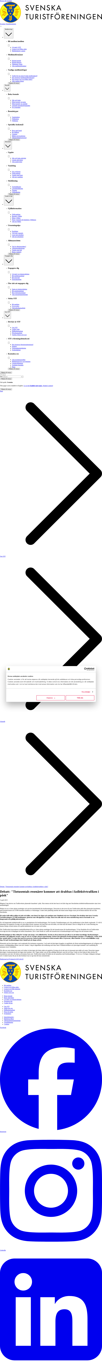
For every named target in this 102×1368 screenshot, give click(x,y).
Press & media (8, 1012)
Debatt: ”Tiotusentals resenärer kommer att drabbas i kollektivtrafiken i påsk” (24, 886)
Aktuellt (2, 721)
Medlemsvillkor (9, 1019)
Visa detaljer (86, 692)
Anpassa (50, 698)
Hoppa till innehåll (6, 1)
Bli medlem (7, 985)
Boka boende (8, 996)
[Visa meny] (1, 26)
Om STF (3, 556)
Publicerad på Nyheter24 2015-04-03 (11, 959)
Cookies (6, 1024)
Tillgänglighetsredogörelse (12, 1020)
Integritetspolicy (9, 1017)
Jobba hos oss (8, 1008)
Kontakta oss (8, 991)
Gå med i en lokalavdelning (12, 999)
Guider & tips (8, 1003)
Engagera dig (8, 1001)
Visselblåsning (8, 1022)
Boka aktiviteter (9, 998)
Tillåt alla (80, 698)
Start (1, 391)
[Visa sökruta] (3, 375)
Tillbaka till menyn (6, 372)
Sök (1, 376)
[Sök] (22, 377)
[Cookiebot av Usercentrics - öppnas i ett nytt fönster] (85, 669)
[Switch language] (1, 375)
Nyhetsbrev (7, 1013)
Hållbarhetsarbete (9, 1010)
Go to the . (38, 386)
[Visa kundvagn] (5, 375)
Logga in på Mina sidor (11, 987)
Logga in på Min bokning (12, 989)
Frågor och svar (9, 992)
